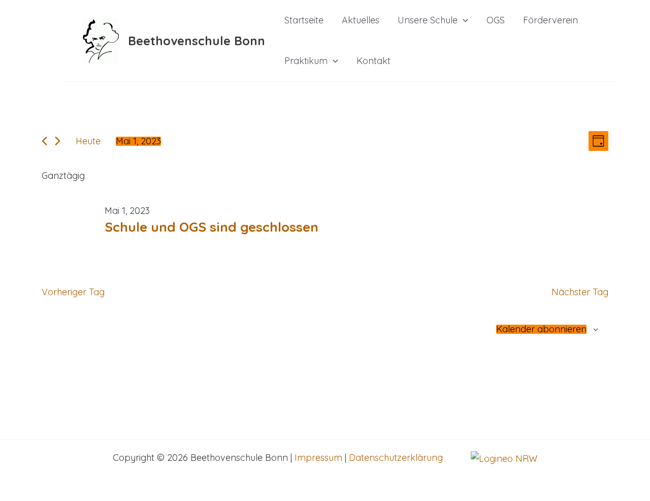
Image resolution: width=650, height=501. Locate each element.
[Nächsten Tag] (57, 141)
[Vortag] (44, 141)
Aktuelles (360, 20)
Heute (88, 141)
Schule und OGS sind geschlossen (211, 226)
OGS (495, 20)
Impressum (318, 457)
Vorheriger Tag (73, 292)
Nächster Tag (579, 292)
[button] (463, 20)
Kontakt (373, 61)
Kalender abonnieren (541, 329)
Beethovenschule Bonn (196, 40)
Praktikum (306, 61)
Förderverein (550, 20)
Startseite (303, 20)
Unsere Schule (428, 20)
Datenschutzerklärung (396, 457)
